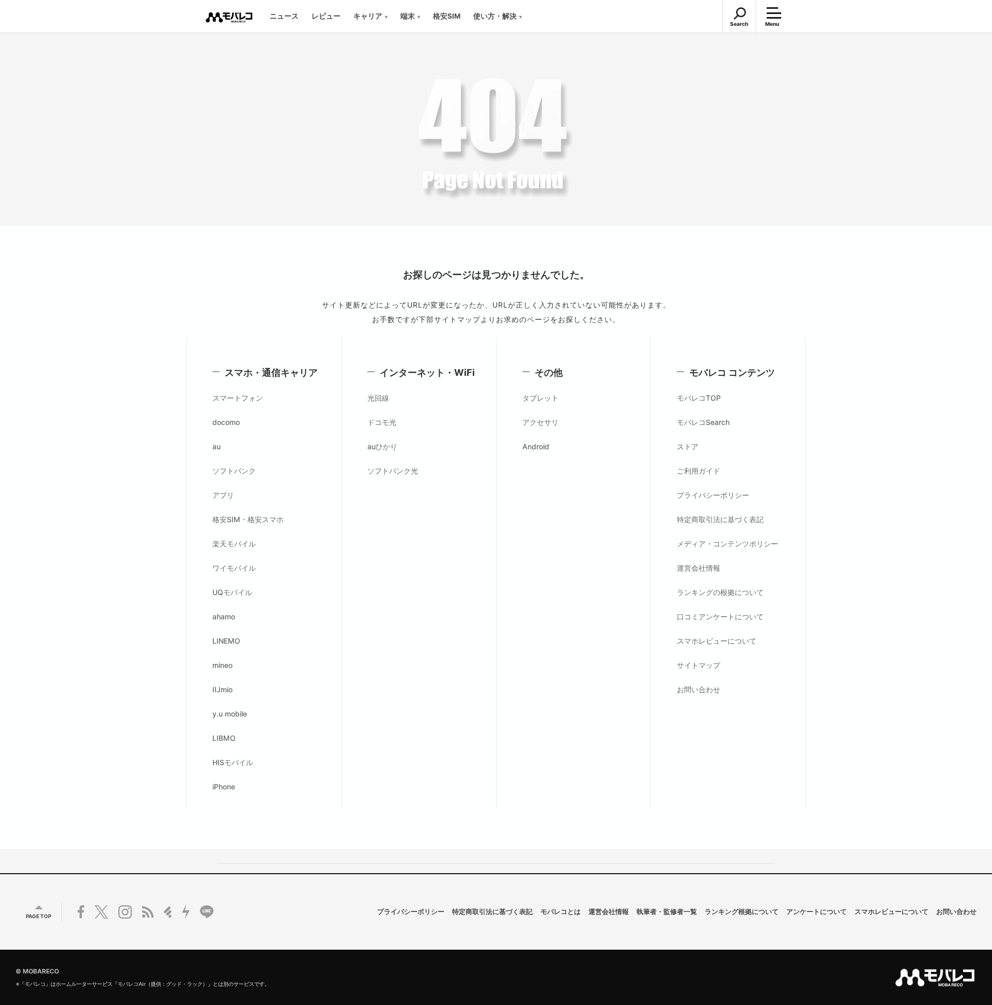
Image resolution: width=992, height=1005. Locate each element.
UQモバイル (232, 592)
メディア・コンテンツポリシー (727, 543)
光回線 (378, 397)
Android (535, 446)
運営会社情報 (698, 568)
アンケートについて (816, 912)
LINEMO (226, 640)
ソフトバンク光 (392, 470)
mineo (222, 665)
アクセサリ (540, 422)
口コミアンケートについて (720, 616)
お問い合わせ (698, 689)
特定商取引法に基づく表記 (720, 519)
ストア (688, 446)
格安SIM (446, 16)
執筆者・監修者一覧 (667, 912)
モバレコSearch (703, 422)
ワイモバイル (234, 568)
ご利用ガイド (698, 470)
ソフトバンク (234, 470)
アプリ (223, 495)
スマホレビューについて (716, 640)
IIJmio (222, 689)
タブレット (540, 397)
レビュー (326, 16)
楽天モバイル (234, 543)
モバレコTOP (699, 397)
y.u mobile (229, 713)
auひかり (382, 446)
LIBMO (224, 738)
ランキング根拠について (742, 912)
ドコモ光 (381, 422)
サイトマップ (698, 665)
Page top (38, 916)
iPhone (223, 786)
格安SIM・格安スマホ (248, 519)
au (216, 446)
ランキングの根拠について (720, 592)
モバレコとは (560, 912)
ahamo (223, 616)
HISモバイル (232, 762)
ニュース (284, 16)
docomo (226, 422)
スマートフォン (237, 397)
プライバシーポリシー (713, 495)
